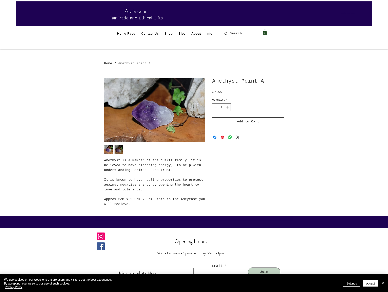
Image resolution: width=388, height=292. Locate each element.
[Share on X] (237, 137)
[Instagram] (101, 236)
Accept (370, 283)
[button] (265, 32)
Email (217, 266)
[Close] (383, 283)
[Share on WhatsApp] (230, 137)
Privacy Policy (13, 287)
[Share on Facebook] (214, 137)
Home (108, 63)
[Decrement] (215, 107)
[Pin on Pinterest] (222, 137)
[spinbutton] (221, 107)
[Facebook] (101, 246)
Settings (352, 283)
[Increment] (227, 107)
